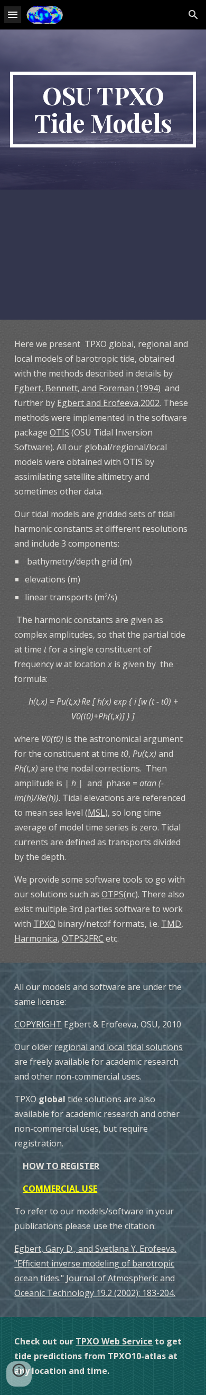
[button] (12, 14)
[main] (103, 109)
